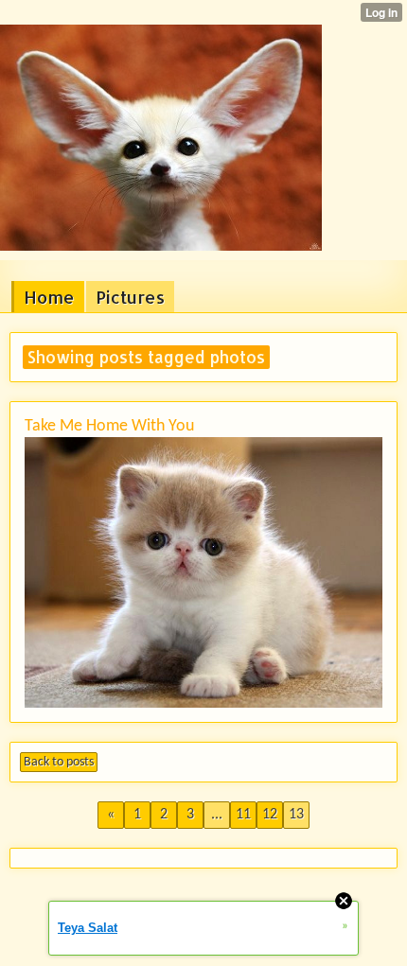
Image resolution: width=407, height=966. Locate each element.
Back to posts (59, 762)
